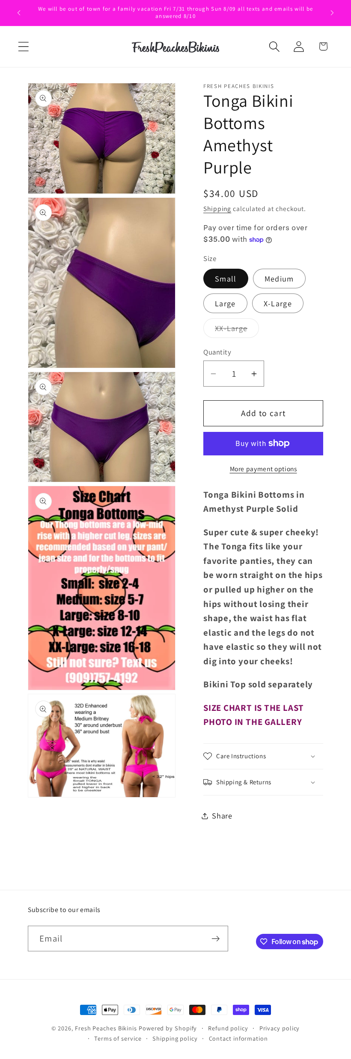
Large (225, 303)
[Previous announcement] (18, 12)
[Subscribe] (215, 939)
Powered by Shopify (168, 1028)
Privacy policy (279, 1028)
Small (226, 278)
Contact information (238, 1038)
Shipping (217, 208)
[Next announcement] (332, 12)
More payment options (263, 468)
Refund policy (228, 1028)
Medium (279, 278)
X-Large (278, 303)
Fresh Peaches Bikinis (106, 1028)
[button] (23, 46)
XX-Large (237, 330)
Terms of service (118, 1038)
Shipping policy (175, 1038)
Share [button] (222, 815)
